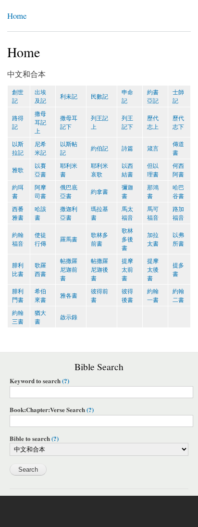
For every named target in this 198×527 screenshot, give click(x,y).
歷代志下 (178, 121)
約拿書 (99, 191)
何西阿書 (178, 169)
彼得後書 (127, 295)
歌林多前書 (99, 238)
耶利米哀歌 (99, 169)
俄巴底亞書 (68, 191)
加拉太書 (153, 238)
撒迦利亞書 (68, 212)
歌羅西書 (40, 269)
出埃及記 (40, 96)
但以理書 (153, 169)
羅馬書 (68, 239)
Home (16, 15)
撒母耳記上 (40, 122)
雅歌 (18, 169)
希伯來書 (40, 295)
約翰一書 (153, 295)
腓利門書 (18, 295)
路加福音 (178, 212)
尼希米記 (40, 147)
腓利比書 (18, 269)
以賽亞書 (40, 169)
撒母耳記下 (68, 121)
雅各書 (68, 295)
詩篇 (127, 148)
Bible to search (34, 439)
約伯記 (99, 148)
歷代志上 (153, 121)
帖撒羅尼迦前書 (68, 269)
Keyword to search (39, 381)
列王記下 (127, 121)
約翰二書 (178, 295)
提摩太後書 (153, 269)
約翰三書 (18, 316)
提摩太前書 (127, 269)
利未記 (68, 96)
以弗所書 (178, 238)
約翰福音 (18, 238)
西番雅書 (18, 212)
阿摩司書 (40, 191)
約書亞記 (153, 96)
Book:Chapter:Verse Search (52, 410)
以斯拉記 (18, 147)
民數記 (99, 96)
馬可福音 (153, 212)
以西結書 (127, 169)
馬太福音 (127, 212)
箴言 (153, 148)
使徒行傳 (40, 238)
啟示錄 (68, 317)
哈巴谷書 (178, 191)
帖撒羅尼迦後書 (99, 269)
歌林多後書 (127, 238)
